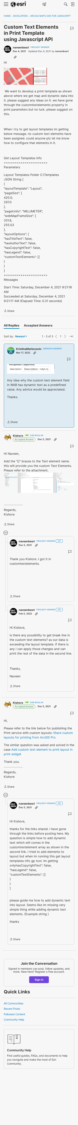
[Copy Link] (15, 57)
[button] (25, 76)
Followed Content (14, 1014)
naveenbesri (21, 47)
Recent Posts (12, 1008)
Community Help (14, 1019)
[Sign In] (72, 4)
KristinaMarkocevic (28, 348)
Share (9, 311)
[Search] (65, 4)
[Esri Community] (19, 4)
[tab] (12, 325)
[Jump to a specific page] (71, 336)
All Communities (13, 1003)
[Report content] (72, 28)
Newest (20, 336)
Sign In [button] (39, 979)
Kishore (18, 435)
